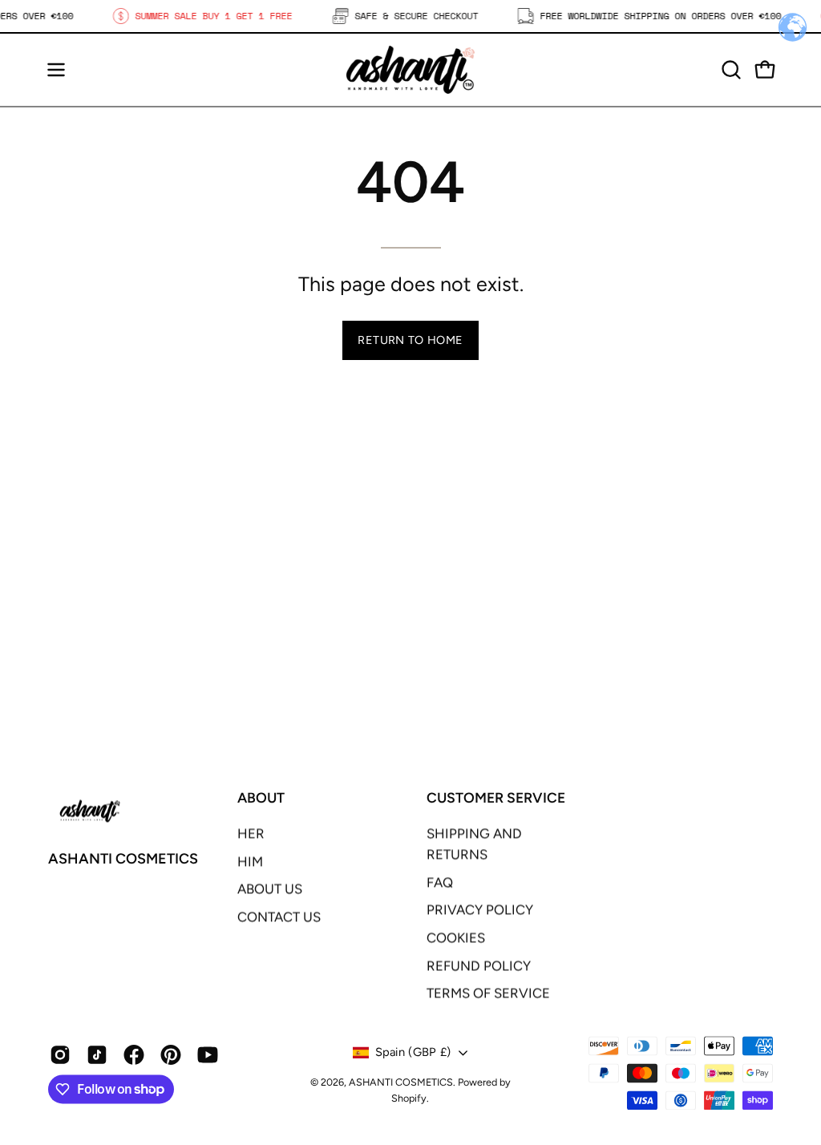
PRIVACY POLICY (480, 910)
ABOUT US (269, 889)
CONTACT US (279, 916)
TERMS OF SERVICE (488, 993)
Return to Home (410, 340)
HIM (250, 861)
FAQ (440, 882)
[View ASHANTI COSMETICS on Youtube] (208, 1054)
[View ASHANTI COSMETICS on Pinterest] (171, 1054)
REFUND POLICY (479, 965)
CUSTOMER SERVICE (496, 797)
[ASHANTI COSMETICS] (410, 70)
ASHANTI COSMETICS (123, 859)
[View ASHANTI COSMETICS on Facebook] (134, 1054)
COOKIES (456, 938)
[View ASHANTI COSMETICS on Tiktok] (97, 1054)
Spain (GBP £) (413, 1053)
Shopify (409, 1099)
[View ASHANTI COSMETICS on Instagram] (60, 1054)
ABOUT (261, 797)
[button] (729, 70)
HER (251, 833)
